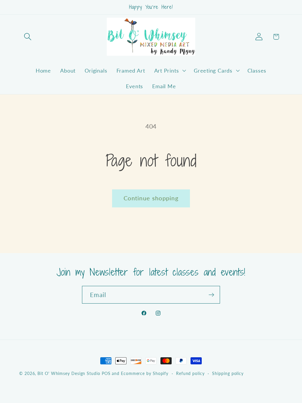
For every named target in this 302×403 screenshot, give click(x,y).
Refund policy (190, 373)
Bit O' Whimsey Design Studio (68, 373)
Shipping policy (228, 373)
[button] (27, 36)
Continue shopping (151, 198)
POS (106, 373)
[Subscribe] (211, 295)
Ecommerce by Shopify (144, 373)
